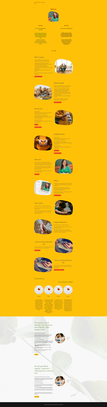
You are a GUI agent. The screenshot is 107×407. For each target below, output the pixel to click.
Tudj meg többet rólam (57, 195)
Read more (36, 124)
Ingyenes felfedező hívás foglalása (59, 269)
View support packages (38, 127)
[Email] (55, 50)
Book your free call (37, 250)
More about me (37, 174)
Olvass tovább (37, 396)
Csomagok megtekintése (57, 153)
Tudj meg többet (56, 150)
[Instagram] (53, 50)
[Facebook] (51, 50)
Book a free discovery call (38, 76)
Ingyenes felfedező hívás (57, 102)
